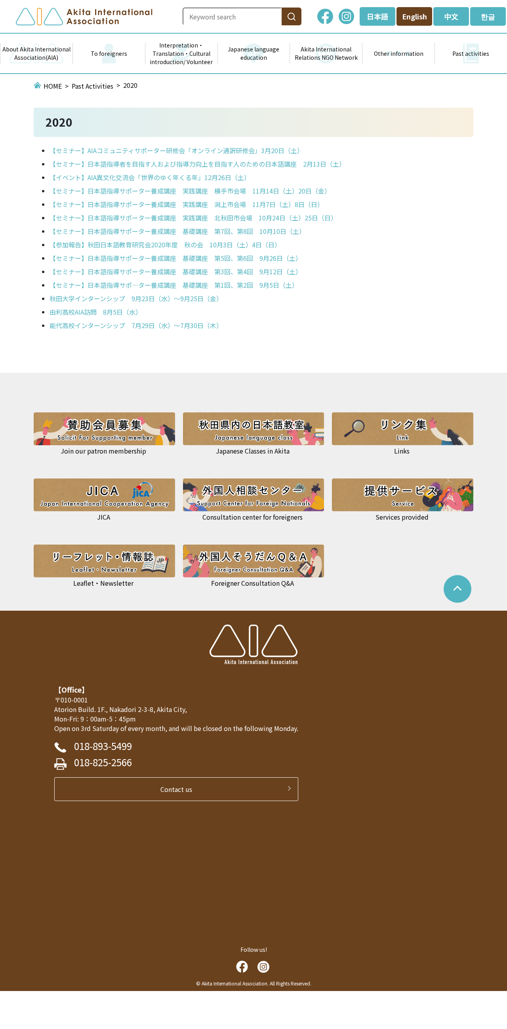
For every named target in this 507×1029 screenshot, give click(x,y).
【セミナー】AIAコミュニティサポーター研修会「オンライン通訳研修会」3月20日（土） (176, 150)
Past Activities (92, 86)
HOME (53, 86)
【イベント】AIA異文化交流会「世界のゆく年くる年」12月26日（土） (150, 177)
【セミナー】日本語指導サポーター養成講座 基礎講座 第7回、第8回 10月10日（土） (177, 231)
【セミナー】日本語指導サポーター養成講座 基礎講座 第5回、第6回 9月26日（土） (176, 258)
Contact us (179, 789)
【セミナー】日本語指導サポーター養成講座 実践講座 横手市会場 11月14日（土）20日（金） (190, 191)
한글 (488, 16)
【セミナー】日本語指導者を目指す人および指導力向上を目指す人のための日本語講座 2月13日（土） (197, 164)
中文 (451, 16)
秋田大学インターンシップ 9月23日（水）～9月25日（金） (136, 298)
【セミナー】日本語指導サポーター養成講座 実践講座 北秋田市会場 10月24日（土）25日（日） (193, 217)
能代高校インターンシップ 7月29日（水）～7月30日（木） (136, 325)
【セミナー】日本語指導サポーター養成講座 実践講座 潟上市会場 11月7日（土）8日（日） (187, 204)
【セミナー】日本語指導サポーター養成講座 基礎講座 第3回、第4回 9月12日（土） (176, 271)
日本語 (377, 16)
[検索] (291, 16)
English (414, 16)
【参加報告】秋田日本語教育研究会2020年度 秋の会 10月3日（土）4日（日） (165, 244)
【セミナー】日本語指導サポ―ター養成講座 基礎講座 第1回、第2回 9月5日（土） (174, 285)
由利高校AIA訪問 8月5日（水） (96, 312)
